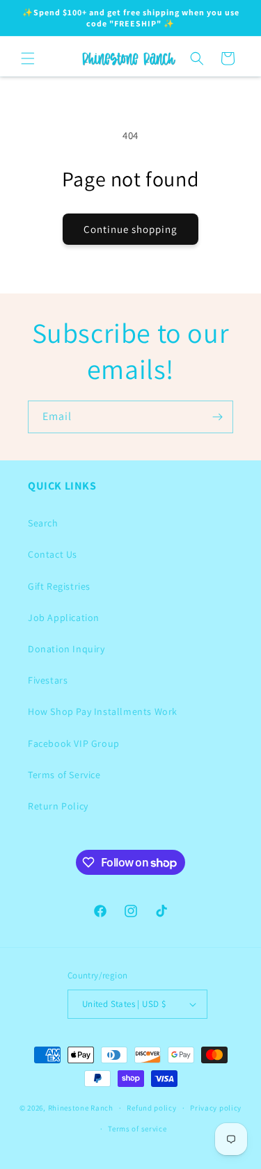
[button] (28, 58)
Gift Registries (59, 586)
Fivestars (48, 680)
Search (43, 523)
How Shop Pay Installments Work (102, 711)
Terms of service (137, 1129)
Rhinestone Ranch (80, 1108)
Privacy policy (216, 1108)
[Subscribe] (217, 417)
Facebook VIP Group (74, 743)
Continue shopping (130, 229)
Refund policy (151, 1108)
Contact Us (52, 554)
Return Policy (58, 806)
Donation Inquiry (66, 649)
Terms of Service (64, 774)
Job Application (64, 617)
